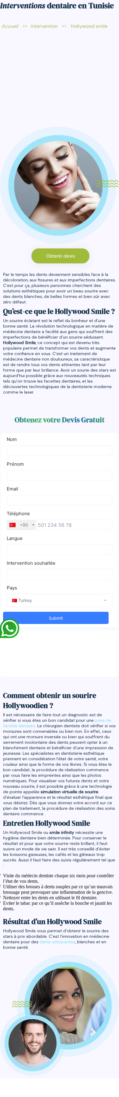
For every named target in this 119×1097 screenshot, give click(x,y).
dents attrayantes (57, 942)
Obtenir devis (60, 256)
